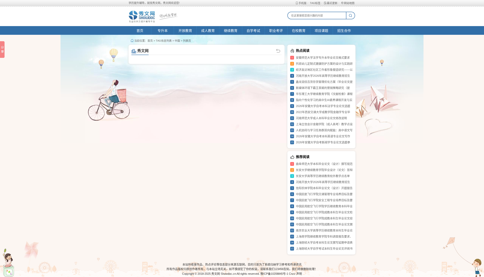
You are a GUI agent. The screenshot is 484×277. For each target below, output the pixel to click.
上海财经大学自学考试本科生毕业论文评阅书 (324, 248)
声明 (299, 273)
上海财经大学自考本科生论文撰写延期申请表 (324, 242)
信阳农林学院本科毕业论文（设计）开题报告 (324, 188)
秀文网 (143, 51)
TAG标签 (315, 3)
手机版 (302, 3)
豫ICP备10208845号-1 (274, 273)
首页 (140, 31)
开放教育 (185, 31)
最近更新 (332, 3)
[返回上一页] (278, 51)
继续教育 (230, 31)
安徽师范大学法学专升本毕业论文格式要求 (323, 57)
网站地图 (349, 3)
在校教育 (299, 31)
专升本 (162, 31)
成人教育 (208, 31)
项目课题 (321, 31)
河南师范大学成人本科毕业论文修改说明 (321, 118)
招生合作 (344, 31)
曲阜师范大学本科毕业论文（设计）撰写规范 (324, 163)
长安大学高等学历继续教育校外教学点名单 (323, 176)
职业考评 (276, 31)
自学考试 (253, 31)
